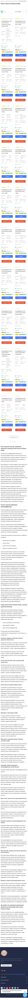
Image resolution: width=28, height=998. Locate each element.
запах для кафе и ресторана (18, 974)
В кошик (7, 55)
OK (24, 991)
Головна (2, 1)
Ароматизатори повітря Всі (11, 1)
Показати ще (13, 437)
